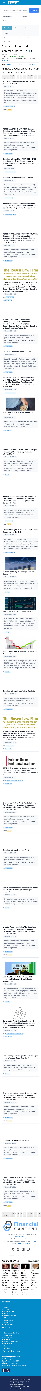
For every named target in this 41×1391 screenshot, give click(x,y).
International (27, 38)
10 (24, 76)
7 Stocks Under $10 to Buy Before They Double (18, 413)
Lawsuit (9, 524)
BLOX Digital (19, 1388)
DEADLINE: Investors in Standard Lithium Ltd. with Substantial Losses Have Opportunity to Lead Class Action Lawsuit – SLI (20, 771)
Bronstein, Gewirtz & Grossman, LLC (15, 1033)
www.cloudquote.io (20, 1236)
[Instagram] (28, 1249)
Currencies (19, 38)
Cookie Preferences (18, 1384)
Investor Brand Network (10, 172)
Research (32, 64)
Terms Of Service (24, 1243)
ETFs (26, 28)
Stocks (17, 28)
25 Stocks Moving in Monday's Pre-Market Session (20, 652)
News (12, 38)
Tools (6, 33)
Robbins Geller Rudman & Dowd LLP (15, 780)
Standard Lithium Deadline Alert (16, 850)
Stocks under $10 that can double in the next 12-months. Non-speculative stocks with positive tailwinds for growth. (20, 424)
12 (32, 76)
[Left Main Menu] (4, 2)
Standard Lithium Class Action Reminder (19, 691)
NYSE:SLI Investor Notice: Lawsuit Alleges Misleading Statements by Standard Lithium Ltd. (20, 452)
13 (35, 76)
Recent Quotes (7, 16)
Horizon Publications (23, 1379)
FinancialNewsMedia (10, 106)
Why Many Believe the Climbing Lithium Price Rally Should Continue (19, 82)
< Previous (5, 77)
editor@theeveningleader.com (18, 1365)
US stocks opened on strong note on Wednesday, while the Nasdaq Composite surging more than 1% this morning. (19, 1067)
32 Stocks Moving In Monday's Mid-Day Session (19, 573)
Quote (9, 64)
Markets (6, 28)
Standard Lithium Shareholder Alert (17, 352)
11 (28, 76)
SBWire (7, 474)
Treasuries (7, 41)
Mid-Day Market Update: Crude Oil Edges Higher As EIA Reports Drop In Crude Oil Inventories (19, 979)
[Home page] (13, 2)
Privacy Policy (16, 1383)
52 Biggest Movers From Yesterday (18, 611)
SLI (29, 51)
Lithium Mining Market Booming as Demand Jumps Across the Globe (20, 531)
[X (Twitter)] (13, 1249)
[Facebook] (18, 1249)
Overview (6, 38)
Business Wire (8, 300)
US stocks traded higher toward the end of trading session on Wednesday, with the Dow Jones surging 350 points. (21, 901)
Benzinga (7, 592)
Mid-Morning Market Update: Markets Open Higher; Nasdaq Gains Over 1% (20, 1057)
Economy (10, 109)
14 (39, 76)
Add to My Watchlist (8, 61)
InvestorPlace (8, 430)
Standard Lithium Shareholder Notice (18, 178)
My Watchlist (23, 16)
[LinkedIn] (23, 1249)
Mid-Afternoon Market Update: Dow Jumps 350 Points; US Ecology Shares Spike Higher (20, 890)
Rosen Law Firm (10, 297)
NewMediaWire (8, 153)
